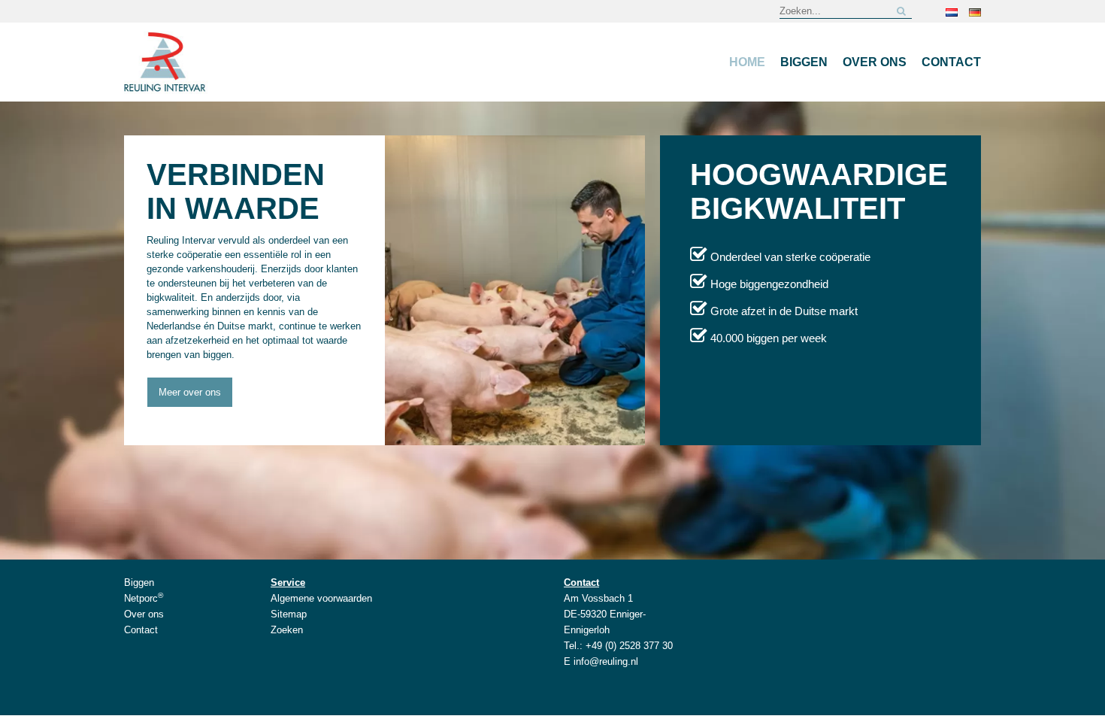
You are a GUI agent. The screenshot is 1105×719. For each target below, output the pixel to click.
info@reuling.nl (606, 661)
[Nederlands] (952, 11)
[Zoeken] (901, 11)
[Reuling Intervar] (166, 61)
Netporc (143, 598)
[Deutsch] (975, 11)
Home (747, 62)
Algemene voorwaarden (321, 598)
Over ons (875, 62)
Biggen (804, 62)
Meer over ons (190, 392)
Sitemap (289, 614)
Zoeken (287, 630)
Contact (951, 62)
